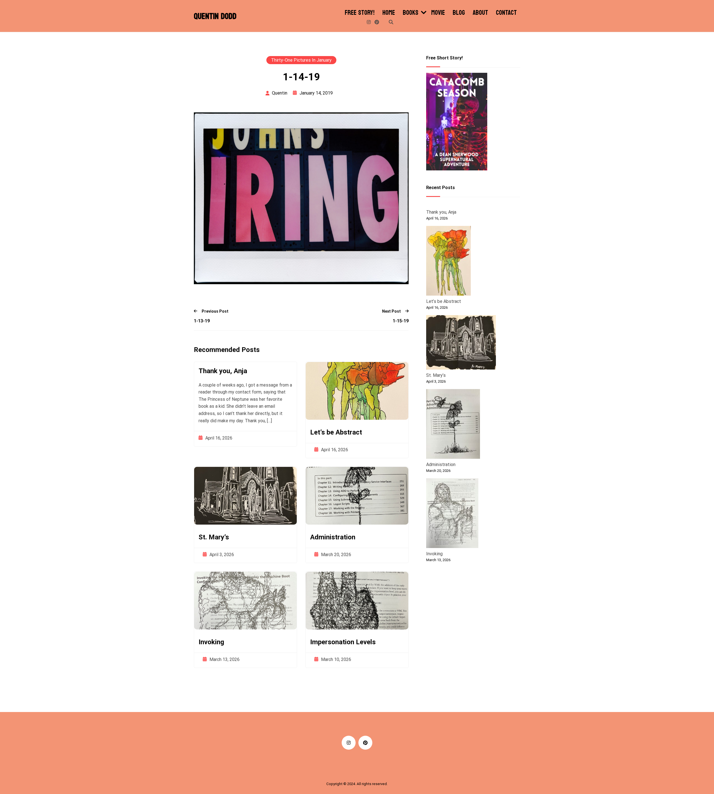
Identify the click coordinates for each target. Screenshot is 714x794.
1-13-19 (202, 321)
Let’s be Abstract (336, 432)
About (480, 12)
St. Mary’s (214, 537)
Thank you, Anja (223, 371)
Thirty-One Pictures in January (301, 60)
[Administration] (453, 425)
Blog (459, 12)
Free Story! (360, 12)
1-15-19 (401, 321)
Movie (438, 12)
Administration (332, 537)
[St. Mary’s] (461, 343)
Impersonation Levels (343, 642)
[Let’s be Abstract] (448, 262)
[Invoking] (452, 514)
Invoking (211, 642)
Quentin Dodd (215, 16)
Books (410, 12)
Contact (506, 12)
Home (388, 12)
